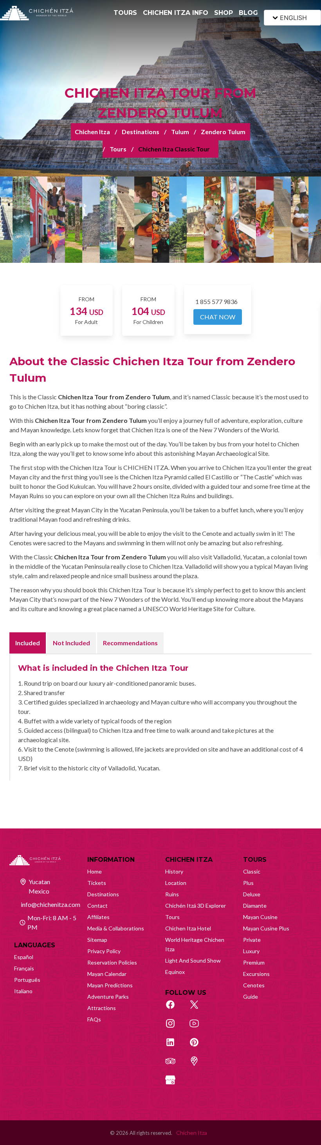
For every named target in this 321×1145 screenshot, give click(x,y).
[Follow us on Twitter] (198, 1008)
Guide (250, 996)
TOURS (125, 12)
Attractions (101, 1008)
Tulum (180, 131)
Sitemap (97, 939)
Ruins (172, 894)
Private (252, 939)
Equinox (175, 971)
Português (27, 979)
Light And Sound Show (193, 960)
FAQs (94, 1019)
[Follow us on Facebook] (174, 1008)
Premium (254, 962)
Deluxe (251, 894)
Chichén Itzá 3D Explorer (195, 905)
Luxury (251, 951)
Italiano (23, 991)
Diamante (255, 905)
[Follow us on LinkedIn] (174, 1046)
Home (94, 871)
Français (24, 968)
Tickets (96, 882)
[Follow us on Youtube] (198, 1027)
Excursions (256, 973)
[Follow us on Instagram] (174, 1027)
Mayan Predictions (110, 985)
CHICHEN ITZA (189, 859)
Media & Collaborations (115, 928)
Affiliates (98, 917)
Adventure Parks (108, 996)
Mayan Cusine (260, 917)
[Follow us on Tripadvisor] (174, 1065)
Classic (251, 871)
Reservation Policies (112, 962)
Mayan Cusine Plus (266, 928)
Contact (97, 905)
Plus (248, 882)
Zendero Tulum (223, 131)
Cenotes (254, 985)
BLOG (248, 12)
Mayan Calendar (106, 973)
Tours (118, 149)
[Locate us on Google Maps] (198, 1065)
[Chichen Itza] (36, 13)
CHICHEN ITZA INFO (175, 12)
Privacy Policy (104, 951)
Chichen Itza (92, 131)
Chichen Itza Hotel (188, 928)
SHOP (223, 12)
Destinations (140, 131)
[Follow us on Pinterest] (198, 1046)
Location (175, 882)
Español (23, 957)
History (174, 871)
